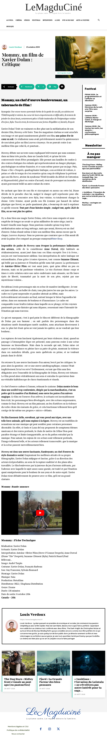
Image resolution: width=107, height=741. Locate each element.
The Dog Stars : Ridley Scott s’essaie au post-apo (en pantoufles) (92, 166)
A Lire (57, 20)
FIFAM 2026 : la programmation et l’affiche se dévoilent (93, 97)
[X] (58, 729)
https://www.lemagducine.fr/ (31, 619)
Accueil (9, 20)
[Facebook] (40, 729)
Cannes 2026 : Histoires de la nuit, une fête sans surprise (94, 108)
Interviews (47, 20)
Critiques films (64, 73)
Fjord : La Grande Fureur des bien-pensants (93, 186)
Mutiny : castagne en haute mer (91, 203)
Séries (27, 20)
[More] (62, 86)
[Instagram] (49, 729)
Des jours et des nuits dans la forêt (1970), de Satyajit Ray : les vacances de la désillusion (92, 177)
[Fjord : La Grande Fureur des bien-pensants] (53, 663)
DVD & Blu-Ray (68, 20)
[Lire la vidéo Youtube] (40, 513)
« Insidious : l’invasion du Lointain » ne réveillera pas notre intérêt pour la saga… (93, 195)
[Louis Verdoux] (5, 47)
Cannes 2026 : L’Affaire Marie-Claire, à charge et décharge (93, 118)
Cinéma (19, 20)
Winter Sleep (56, 239)
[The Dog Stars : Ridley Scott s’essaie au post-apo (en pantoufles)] (18, 663)
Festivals (36, 20)
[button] (99, 20)
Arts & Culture (82, 20)
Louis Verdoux (15, 47)
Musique (10, 26)
